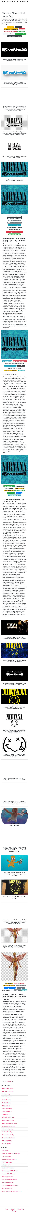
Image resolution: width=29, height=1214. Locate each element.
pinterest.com (10, 1081)
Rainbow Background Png (8, 1126)
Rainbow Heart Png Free (8, 1117)
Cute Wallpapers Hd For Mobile (9, 1179)
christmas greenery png (14, 234)
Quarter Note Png (6, 1103)
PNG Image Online (6, 1156)
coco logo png (18, 27)
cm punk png (21, 31)
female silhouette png (7, 990)
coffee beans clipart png (10, 31)
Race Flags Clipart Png (7, 1091)
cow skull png (21, 370)
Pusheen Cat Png (6, 1114)
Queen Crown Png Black (8, 1088)
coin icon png (10, 27)
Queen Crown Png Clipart (8, 1137)
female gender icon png (10, 988)
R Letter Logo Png (6, 1143)
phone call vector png (9, 486)
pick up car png (11, 493)
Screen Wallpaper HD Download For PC (11, 1191)
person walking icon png (14, 495)
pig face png (19, 493)
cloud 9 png (22, 29)
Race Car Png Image (7, 1140)
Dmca (6, 1209)
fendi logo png (20, 988)
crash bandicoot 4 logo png (19, 361)
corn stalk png (20, 366)
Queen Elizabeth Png (7, 1108)
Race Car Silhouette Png (8, 1135)
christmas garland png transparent (14, 232)
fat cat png (24, 990)
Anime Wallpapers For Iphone (9, 1159)
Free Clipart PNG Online (8, 1168)
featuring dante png (21, 985)
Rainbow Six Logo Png (7, 1129)
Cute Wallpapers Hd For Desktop (10, 1185)
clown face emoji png (21, 34)
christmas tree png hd (14, 229)
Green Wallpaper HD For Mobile (10, 1171)
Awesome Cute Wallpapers (8, 1174)
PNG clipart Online (6, 1165)
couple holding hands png (10, 370)
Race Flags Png (6, 1094)
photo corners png (9, 490)
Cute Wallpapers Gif (7, 1188)
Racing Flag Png (6, 1105)
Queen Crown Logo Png (8, 1120)
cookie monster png (10, 363)
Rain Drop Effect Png (7, 1132)
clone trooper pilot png (8, 34)
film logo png (17, 990)
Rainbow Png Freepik (7, 1097)
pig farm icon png (19, 488)
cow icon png (20, 363)
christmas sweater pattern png (14, 216)
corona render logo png (10, 366)
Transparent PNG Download (15, 1)
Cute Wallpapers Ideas (7, 1176)
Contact (12, 1209)
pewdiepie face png (20, 486)
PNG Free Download (7, 1162)
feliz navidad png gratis (9, 985)
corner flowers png (7, 361)
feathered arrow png (19, 983)
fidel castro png (9, 983)
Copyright (14, 1211)
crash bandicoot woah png (14, 368)
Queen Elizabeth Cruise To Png (9, 1123)
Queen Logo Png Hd (7, 1111)
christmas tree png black (14, 225)
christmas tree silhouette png (14, 227)
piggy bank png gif (9, 488)
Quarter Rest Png (6, 1100)
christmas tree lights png (14, 220)
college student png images (14, 36)
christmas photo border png (14, 218)
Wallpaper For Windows (7, 1182)
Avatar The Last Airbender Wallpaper (11, 1153)
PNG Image (5, 1150)
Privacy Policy (20, 1209)
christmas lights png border (14, 222)
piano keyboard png (19, 490)
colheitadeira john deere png (11, 29)
